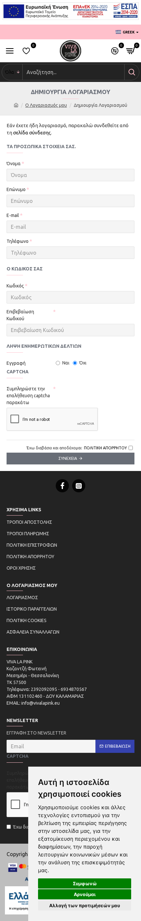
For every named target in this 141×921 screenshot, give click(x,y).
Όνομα (14, 163)
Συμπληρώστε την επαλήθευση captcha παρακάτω (28, 395)
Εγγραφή (16, 363)
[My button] (131, 72)
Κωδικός (15, 285)
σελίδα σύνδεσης (32, 132)
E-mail (13, 215)
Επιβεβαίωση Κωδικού (20, 315)
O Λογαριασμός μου (46, 105)
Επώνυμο (16, 189)
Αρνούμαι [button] (85, 894)
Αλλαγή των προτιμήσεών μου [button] (84, 905)
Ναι (66, 362)
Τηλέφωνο (18, 241)
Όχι (83, 362)
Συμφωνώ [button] (85, 883)
